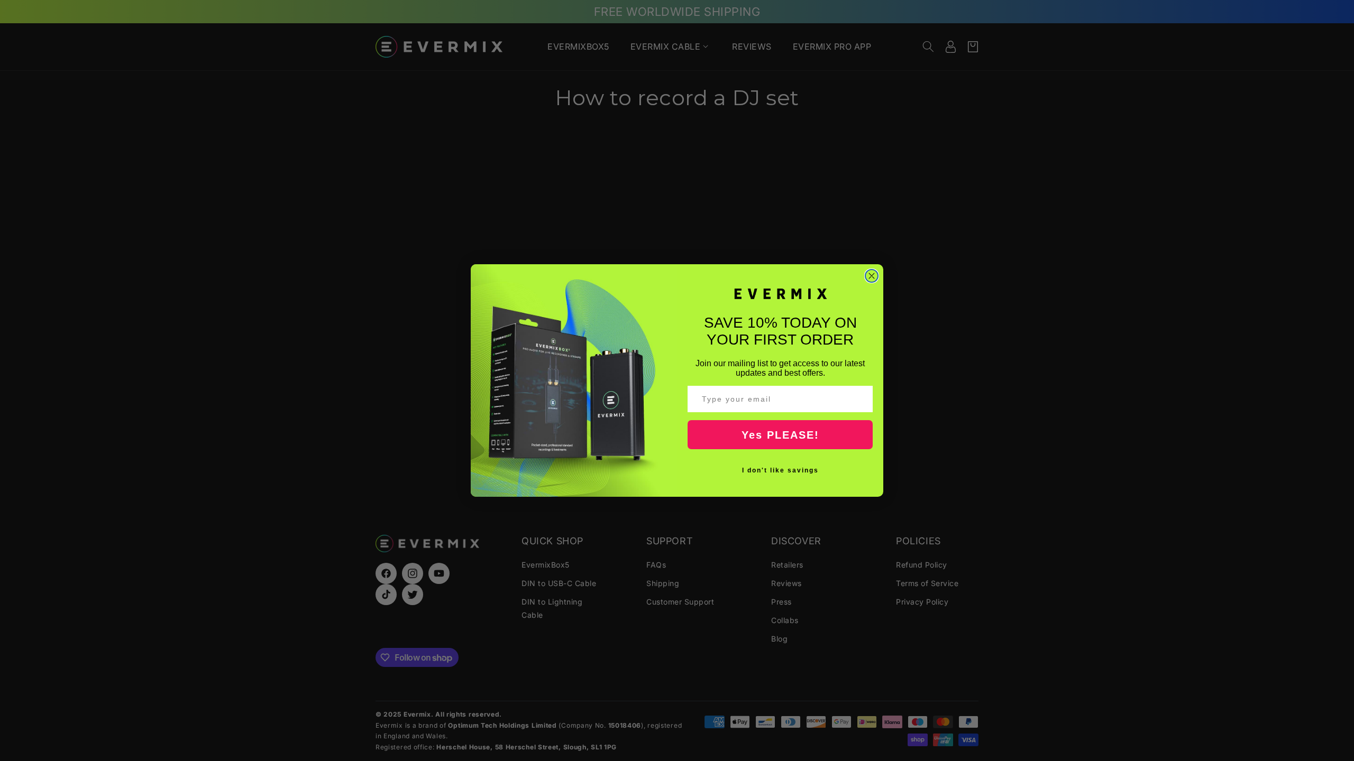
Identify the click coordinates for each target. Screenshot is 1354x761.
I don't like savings (780, 470)
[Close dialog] (871, 276)
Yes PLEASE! (780, 435)
